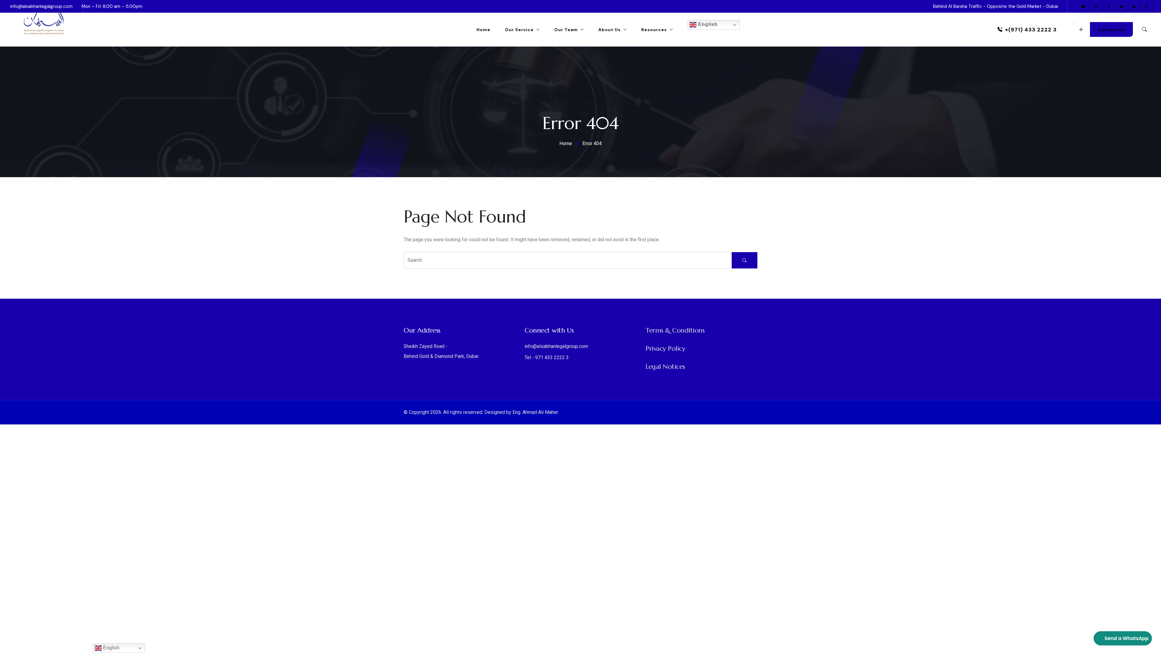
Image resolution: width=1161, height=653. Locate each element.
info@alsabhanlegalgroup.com (556, 346)
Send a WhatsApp (1126, 638)
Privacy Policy (665, 348)
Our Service (519, 29)
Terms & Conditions (675, 330)
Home (483, 29)
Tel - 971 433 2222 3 (547, 357)
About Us (609, 29)
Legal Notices (665, 366)
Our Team (566, 29)
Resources (654, 29)
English (707, 24)
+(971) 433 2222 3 (1031, 29)
